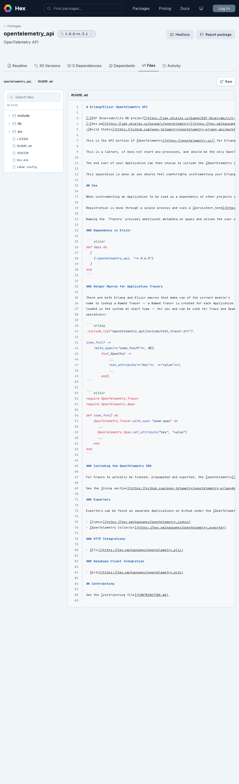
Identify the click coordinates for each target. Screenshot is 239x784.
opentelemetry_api (29, 33)
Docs (185, 8)
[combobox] (83, 8)
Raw (228, 81)
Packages (141, 8)
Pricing (165, 8)
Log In (224, 8)
